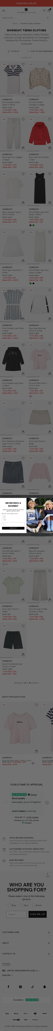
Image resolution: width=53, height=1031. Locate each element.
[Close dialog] (51, 500)
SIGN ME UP (13, 528)
